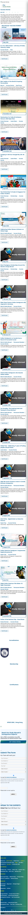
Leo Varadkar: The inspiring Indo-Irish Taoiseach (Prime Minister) (11, 409)
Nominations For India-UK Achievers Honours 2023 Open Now (11, 118)
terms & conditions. (12, 777)
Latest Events (9, 860)
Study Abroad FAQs (12, 902)
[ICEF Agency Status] (5, 657)
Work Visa (11, 871)
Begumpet (9, 883)
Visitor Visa (14, 869)
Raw (11, 49)
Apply (13, 794)
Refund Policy (13, 876)
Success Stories (4, 49)
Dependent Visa (4, 871)
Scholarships (14, 196)
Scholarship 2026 (16, 864)
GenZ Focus (19, 85)
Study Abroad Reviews (13, 895)
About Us (3, 860)
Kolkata (8, 888)
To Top (25, 906)
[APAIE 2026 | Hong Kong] (1, 726)
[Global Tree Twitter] (11, 910)
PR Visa (9, 869)
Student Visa (3, 869)
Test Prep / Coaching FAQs (16, 904)
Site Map (21, 862)
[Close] (1, 750)
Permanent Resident (19, 342)
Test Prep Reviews (16, 897)
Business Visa (18, 871)
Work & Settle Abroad (6, 233)
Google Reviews (4, 893)
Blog (4, 5)
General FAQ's (4, 902)
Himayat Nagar (16, 883)
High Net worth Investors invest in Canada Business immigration (13, 482)
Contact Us (3, 864)
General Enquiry (14, 878)
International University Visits (7, 862)
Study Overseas (5, 121)
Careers (22, 860)
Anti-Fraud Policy (4, 876)
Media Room (16, 860)
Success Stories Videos (14, 893)
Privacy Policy (20, 876)
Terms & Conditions (5, 878)
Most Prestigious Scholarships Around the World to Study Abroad (13, 265)
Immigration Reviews (5, 897)
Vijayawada (3, 888)
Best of (2, 85)
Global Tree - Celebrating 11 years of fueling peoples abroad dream (13, 446)
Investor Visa (21, 869)
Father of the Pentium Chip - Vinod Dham (12, 619)
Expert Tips (3, 523)
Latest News (14, 121)
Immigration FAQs (5, 904)
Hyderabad (3, 883)
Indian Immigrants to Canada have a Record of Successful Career (11, 339)
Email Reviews (4, 895)
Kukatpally (3, 885)
